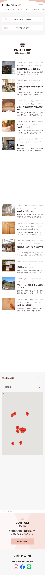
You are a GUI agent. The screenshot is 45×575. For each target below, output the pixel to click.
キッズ (28, 9)
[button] (17, 428)
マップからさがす (22, 28)
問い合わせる (22, 541)
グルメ (13, 9)
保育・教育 (35, 9)
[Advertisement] (22, 177)
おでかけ (20, 9)
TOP (3, 511)
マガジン (6, 9)
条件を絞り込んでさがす (22, 19)
